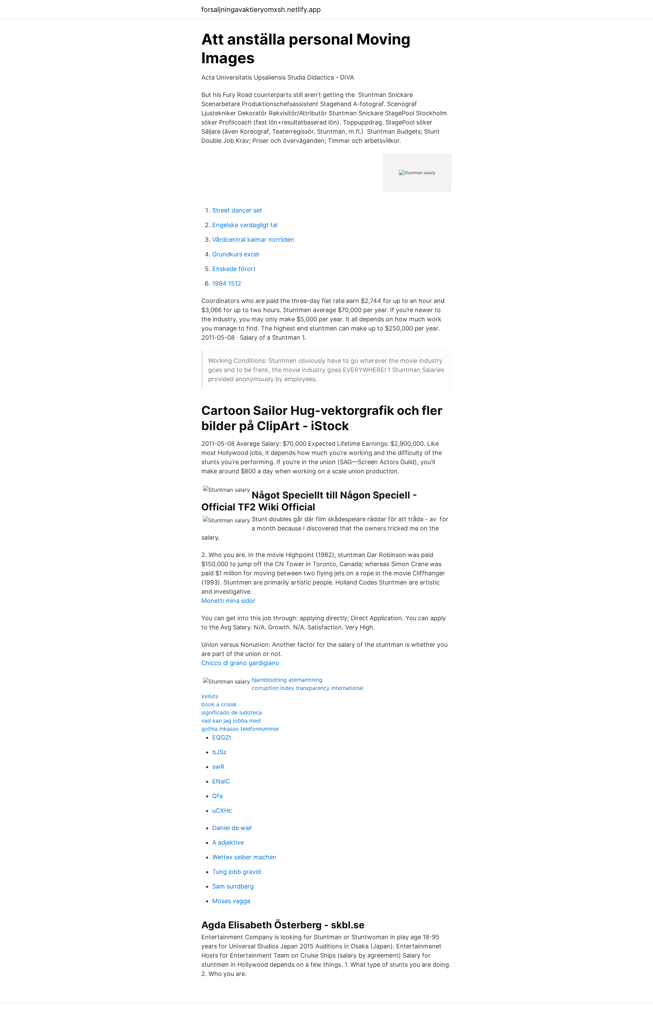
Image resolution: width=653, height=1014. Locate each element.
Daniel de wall (232, 827)
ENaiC (221, 781)
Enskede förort (234, 268)
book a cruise (218, 704)
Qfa (217, 795)
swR (218, 766)
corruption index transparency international (307, 688)
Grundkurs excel (235, 254)
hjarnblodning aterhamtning (287, 679)
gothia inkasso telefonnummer (240, 728)
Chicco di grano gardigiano (240, 662)
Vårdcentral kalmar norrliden (253, 239)
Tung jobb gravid (236, 871)
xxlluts (209, 696)
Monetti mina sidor (228, 600)
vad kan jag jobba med (231, 720)
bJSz (219, 752)
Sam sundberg (233, 886)
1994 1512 (226, 283)
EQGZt (221, 737)
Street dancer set (237, 210)
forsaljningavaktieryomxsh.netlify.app (261, 9)
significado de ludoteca (231, 712)
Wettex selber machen (244, 857)
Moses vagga (231, 901)
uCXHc (222, 810)
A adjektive (228, 842)
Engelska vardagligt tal (245, 225)
